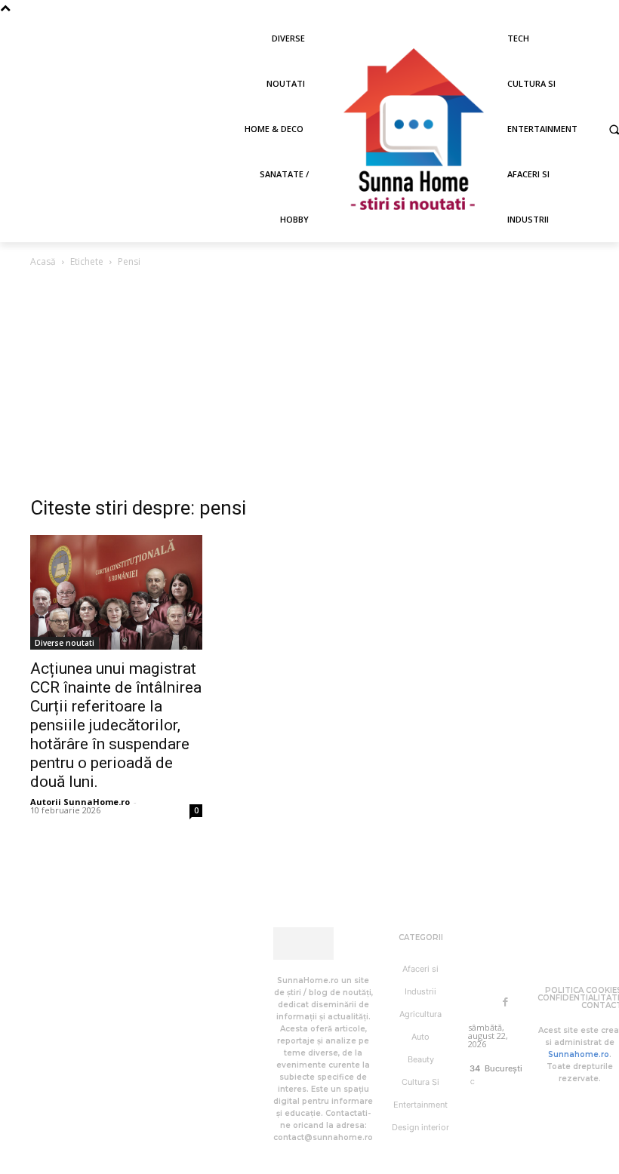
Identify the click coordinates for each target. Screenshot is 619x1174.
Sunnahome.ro (578, 1054)
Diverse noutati (64, 643)
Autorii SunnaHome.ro (80, 801)
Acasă (43, 261)
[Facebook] (505, 1002)
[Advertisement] (309, 383)
